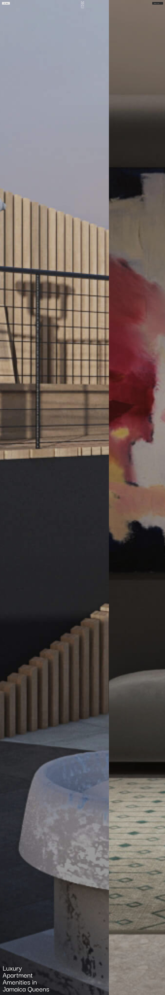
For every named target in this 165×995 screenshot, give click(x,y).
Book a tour (157, 3)
